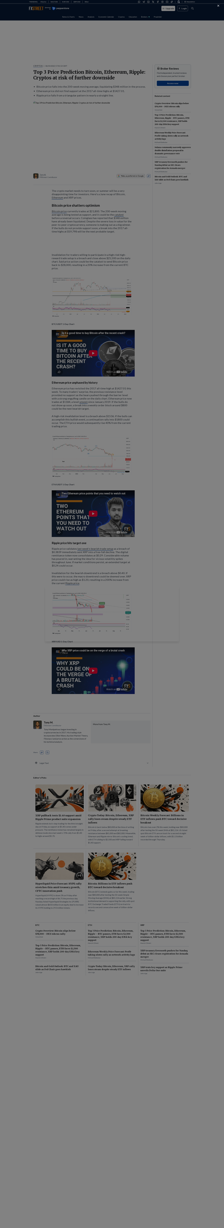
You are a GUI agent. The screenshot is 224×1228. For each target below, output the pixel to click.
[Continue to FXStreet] (218, 5)
